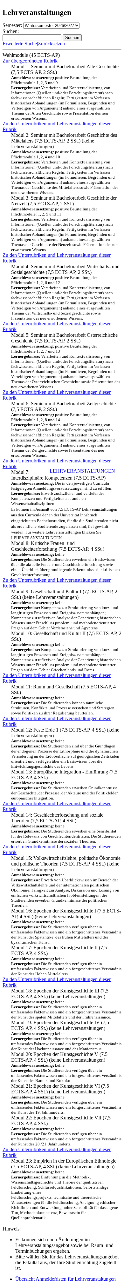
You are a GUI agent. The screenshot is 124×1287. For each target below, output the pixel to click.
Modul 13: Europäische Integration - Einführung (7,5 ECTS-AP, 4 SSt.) (64, 784)
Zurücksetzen (51, 43)
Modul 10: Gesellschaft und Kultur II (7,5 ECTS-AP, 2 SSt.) (66, 651)
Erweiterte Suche (20, 43)
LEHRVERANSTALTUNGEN (81, 471)
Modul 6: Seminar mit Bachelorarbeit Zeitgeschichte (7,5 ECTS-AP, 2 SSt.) (63, 429)
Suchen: (11, 31)
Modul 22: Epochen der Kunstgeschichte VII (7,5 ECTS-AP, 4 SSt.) (66, 1130)
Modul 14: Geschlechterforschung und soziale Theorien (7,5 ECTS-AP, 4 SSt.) (66, 828)
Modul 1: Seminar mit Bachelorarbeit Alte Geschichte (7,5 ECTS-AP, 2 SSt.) (65, 92)
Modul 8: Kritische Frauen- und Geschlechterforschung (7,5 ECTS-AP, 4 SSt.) (65, 559)
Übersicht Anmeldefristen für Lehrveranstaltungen (65, 1279)
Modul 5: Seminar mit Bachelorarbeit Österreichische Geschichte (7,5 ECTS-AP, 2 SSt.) (65, 360)
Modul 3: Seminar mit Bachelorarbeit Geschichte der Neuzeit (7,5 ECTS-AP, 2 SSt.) (65, 223)
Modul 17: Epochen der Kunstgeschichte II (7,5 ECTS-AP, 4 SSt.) (66, 960)
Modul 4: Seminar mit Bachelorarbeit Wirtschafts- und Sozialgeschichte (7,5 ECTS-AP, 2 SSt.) (65, 292)
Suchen (72, 37)
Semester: (12, 25)
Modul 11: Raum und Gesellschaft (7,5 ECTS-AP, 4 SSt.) (63, 699)
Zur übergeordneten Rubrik (30, 60)
